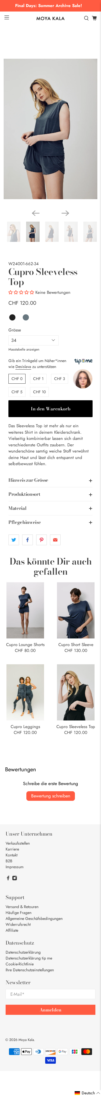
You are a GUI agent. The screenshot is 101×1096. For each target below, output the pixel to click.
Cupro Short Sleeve (75, 644)
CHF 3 (59, 378)
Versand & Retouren (22, 906)
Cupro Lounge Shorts (25, 644)
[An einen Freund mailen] (55, 540)
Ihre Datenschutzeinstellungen (30, 970)
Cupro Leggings (25, 726)
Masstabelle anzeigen (23, 349)
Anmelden (50, 1009)
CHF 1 (38, 378)
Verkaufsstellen (18, 843)
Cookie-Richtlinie (20, 964)
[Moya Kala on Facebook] (8, 879)
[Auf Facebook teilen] (27, 540)
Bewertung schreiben (50, 796)
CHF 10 (39, 392)
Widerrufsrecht (18, 924)
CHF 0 (17, 378)
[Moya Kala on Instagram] (14, 879)
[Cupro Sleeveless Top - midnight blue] (50, 129)
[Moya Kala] (50, 19)
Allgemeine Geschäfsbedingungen (34, 918)
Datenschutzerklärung (23, 952)
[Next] (65, 213)
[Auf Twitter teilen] (13, 540)
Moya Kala (26, 1039)
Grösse (14, 330)
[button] (21, 292)
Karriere (12, 849)
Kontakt (11, 855)
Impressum (15, 867)
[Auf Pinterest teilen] (41, 540)
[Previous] (35, 213)
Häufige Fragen (18, 912)
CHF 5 (17, 392)
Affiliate (12, 930)
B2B (9, 861)
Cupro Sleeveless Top (75, 726)
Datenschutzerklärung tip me (29, 958)
